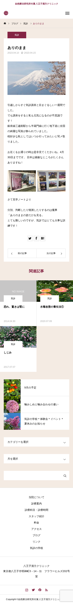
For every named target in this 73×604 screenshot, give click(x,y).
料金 (36, 522)
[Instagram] (26, 589)
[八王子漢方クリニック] (6, 13)
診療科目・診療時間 (36, 509)
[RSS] (46, 589)
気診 (17, 35)
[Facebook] (39, 589)
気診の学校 (36, 547)
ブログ (36, 535)
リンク (36, 541)
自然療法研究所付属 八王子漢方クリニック (36, 3)
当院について (36, 497)
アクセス (36, 528)
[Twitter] (33, 589)
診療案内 (36, 503)
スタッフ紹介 (36, 516)
